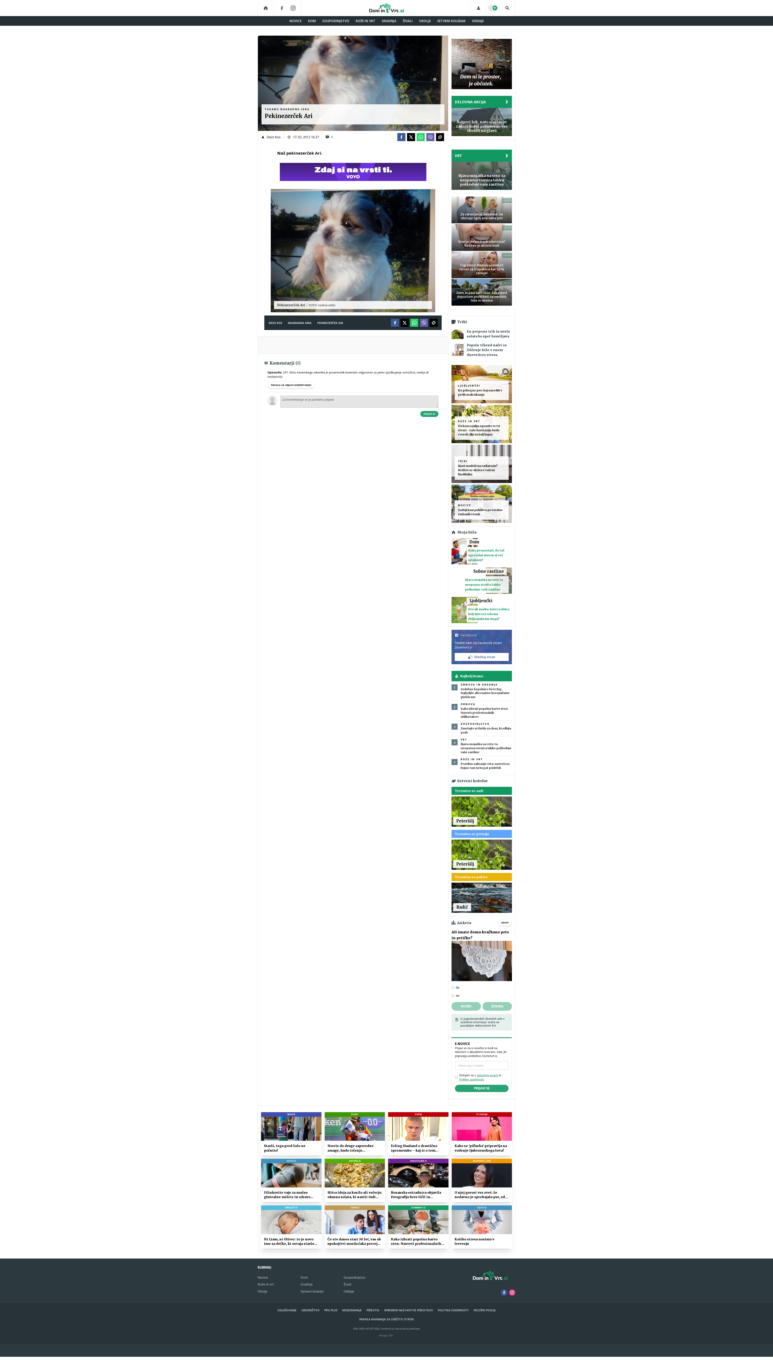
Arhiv (504, 922)
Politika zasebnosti (453, 1310)
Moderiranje (352, 1310)
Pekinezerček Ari (330, 323)
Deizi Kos (274, 137)
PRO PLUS (330, 1310)
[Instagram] (293, 8)
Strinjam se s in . (480, 1077)
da (457, 987)
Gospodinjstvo (335, 21)
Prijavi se (429, 413)
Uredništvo (310, 1310)
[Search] (507, 8)
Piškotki (373, 1310)
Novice (295, 21)
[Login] (478, 8)
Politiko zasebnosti (471, 1079)
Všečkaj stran (484, 657)
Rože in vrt (365, 21)
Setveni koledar (451, 21)
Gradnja (389, 21)
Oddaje (478, 21)
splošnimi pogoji (487, 1075)
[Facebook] (282, 8)
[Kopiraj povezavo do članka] (440, 137)
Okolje (425, 21)
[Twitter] (411, 137)
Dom (312, 21)
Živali (408, 21)
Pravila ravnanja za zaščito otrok (386, 1319)
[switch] (493, 8)
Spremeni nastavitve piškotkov (408, 1310)
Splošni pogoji (484, 1310)
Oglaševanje (287, 1310)
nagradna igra (300, 323)
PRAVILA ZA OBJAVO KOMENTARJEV (291, 385)
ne (457, 995)
